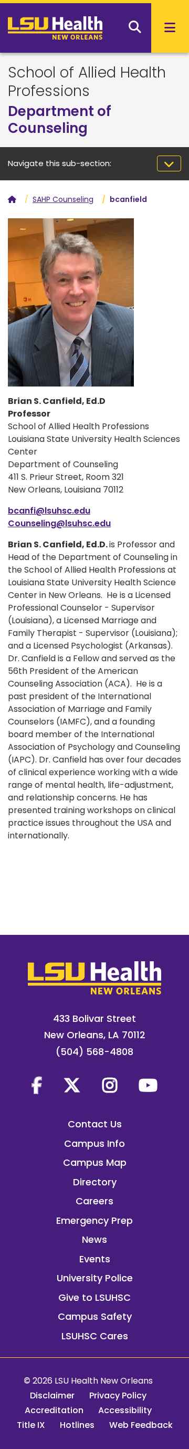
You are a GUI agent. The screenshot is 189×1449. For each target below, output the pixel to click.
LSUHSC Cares (94, 1335)
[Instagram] (109, 1085)
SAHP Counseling (63, 199)
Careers (94, 1201)
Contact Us (95, 1124)
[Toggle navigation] (169, 163)
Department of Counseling (59, 120)
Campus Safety (95, 1316)
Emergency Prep (94, 1220)
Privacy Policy (117, 1395)
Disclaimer (52, 1395)
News (94, 1239)
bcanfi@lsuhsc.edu (49, 511)
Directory (95, 1182)
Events (94, 1259)
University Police (95, 1277)
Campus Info (94, 1143)
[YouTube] (148, 1085)
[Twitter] (72, 1085)
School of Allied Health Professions (87, 81)
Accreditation (54, 1410)
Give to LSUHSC (94, 1297)
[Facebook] (37, 1085)
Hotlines (77, 1425)
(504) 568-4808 (94, 1051)
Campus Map (95, 1162)
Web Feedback (141, 1425)
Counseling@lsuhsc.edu (59, 523)
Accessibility (125, 1410)
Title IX (31, 1425)
